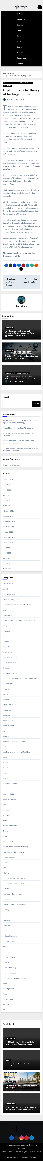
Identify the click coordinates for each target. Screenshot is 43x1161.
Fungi (4, 757)
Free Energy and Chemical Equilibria (16, 752)
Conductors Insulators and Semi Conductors (19, 678)
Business (20, 25)
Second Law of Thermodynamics (15, 905)
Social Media (7, 926)
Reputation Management (12, 894)
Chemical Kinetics (9, 663)
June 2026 (6, 490)
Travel (4, 983)
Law (4, 805)
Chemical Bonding (9, 657)
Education (6, 715)
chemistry (7, 86)
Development (7, 699)
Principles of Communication (13, 878)
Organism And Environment (13, 852)
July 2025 (6, 548)
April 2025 (6, 564)
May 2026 (6, 495)
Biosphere (6, 631)
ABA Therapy (7, 584)
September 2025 (8, 537)
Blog (4, 636)
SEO (4, 915)
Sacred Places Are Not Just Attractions (17, 428)
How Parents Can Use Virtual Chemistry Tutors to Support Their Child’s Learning (19, 333)
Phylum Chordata (9, 857)
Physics (5, 862)
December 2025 (8, 521)
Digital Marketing (9, 705)
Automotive (7, 615)
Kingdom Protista (9, 799)
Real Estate (6, 889)
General (5, 768)
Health (20, 52)
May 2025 (6, 558)
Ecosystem (6, 710)
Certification (7, 652)
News (19, 41)
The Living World (8, 957)
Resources (6, 899)
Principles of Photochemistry (13, 883)
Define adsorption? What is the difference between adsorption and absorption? (20, 379)
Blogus (32, 1145)
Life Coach (6, 810)
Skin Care (6, 920)
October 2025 (7, 532)
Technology (21, 58)
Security (5, 910)
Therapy (5, 962)
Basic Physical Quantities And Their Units (18, 621)
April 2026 (6, 500)
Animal (5, 589)
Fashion (5, 731)
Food (4, 747)
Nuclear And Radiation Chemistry (15, 847)
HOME (20, 14)
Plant (4, 868)
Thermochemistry (9, 968)
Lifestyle (5, 815)
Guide (4, 773)
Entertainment (8, 726)
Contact (20, 63)
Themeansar (21, 1148)
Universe (5, 994)
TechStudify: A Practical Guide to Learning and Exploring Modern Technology (20, 1044)
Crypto (19, 30)
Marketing (6, 820)
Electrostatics (7, 720)
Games (5, 763)
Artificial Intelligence (10, 600)
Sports (19, 47)
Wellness (5, 1004)
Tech (4, 947)
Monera (5, 831)
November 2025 (8, 527)
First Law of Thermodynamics (14, 742)
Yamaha (5, 1010)
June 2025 (6, 553)
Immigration (7, 789)
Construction (7, 684)
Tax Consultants (8, 941)
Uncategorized (8, 989)
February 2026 (8, 511)
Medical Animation (9, 826)
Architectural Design (10, 594)
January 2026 (7, 516)
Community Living (9, 673)
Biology (5, 626)
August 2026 (7, 479)
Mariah (10, 336)
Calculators (6, 647)
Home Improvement (10, 784)
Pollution (5, 873)
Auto (4, 610)
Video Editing (7, 999)
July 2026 (6, 485)
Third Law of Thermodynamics (14, 978)
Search (6, 397)
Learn (19, 19)
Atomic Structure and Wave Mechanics (18, 83)
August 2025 (7, 542)
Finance (20, 36)
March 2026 (7, 506)
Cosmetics (6, 689)
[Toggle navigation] (2, 7)
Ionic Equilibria (8, 794)
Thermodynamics (9, 973)
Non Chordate (7, 841)
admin (11, 99)
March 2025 (7, 569)
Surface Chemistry (23, 373)
